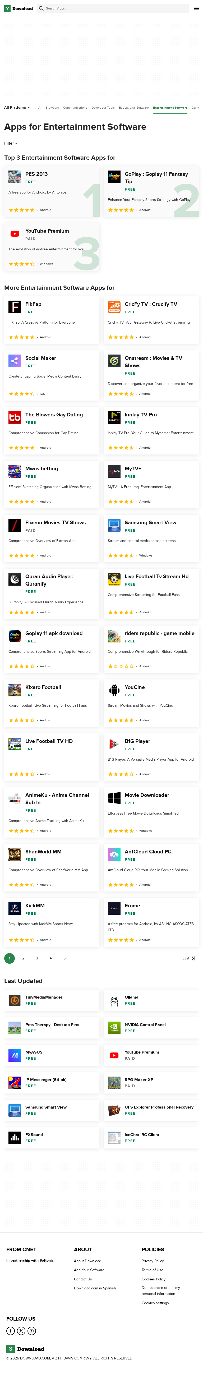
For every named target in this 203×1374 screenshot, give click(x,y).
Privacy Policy (153, 1261)
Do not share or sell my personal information (161, 1290)
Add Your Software (89, 1270)
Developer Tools (103, 107)
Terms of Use (152, 1270)
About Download (87, 1261)
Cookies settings (155, 1303)
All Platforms (15, 107)
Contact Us (83, 1279)
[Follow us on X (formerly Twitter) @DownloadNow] (21, 1331)
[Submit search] (41, 8)
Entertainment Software (170, 108)
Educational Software (134, 107)
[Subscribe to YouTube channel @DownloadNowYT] (31, 1331)
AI (39, 107)
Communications (75, 107)
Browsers (52, 107)
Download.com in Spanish (95, 1288)
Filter (9, 143)
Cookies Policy (153, 1279)
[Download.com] (18, 8)
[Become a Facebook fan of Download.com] (10, 1331)
